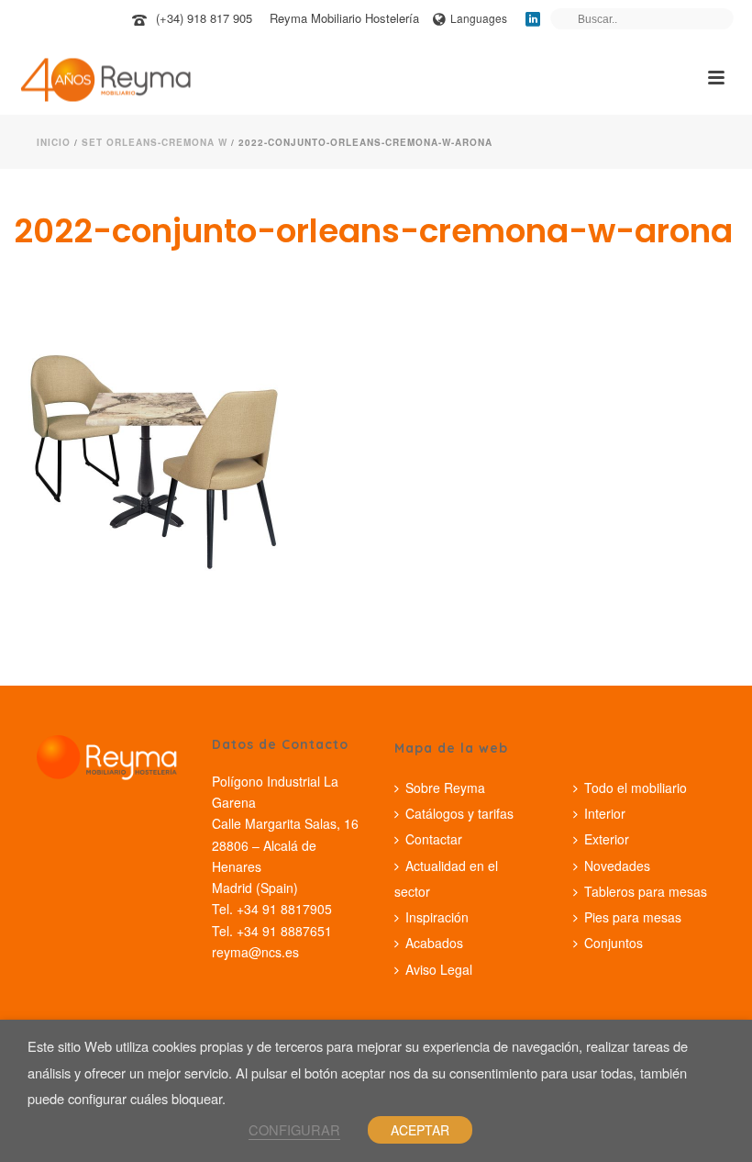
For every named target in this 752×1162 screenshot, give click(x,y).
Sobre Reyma (445, 787)
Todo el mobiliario (635, 787)
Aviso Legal (438, 969)
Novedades (617, 865)
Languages (478, 18)
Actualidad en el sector (446, 878)
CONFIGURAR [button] (294, 1129)
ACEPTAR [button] (420, 1130)
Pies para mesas (632, 917)
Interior (604, 813)
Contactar (433, 839)
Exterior (606, 839)
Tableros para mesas (645, 891)
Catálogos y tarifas (459, 813)
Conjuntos (613, 942)
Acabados (434, 942)
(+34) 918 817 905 (204, 18)
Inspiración (437, 917)
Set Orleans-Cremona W (154, 142)
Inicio (54, 142)
